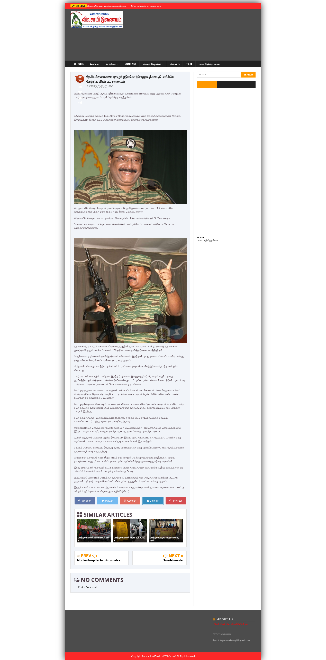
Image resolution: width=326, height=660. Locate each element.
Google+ (131, 500)
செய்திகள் (111, 63)
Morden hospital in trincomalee (98, 560)
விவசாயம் (175, 63)
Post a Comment (87, 587)
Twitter (109, 500)
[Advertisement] (194, 35)
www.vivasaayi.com (222, 633)
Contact (131, 63)
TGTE (189, 63)
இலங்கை (94, 63)
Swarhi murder (173, 560)
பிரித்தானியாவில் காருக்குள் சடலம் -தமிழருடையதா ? (154, 5)
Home (80, 63)
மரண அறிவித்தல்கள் (209, 63)
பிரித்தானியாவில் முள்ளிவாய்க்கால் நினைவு (106, 5)
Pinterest (177, 500)
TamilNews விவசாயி (166, 656)
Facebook (85, 500)
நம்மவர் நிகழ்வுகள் (152, 63)
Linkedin (154, 500)
